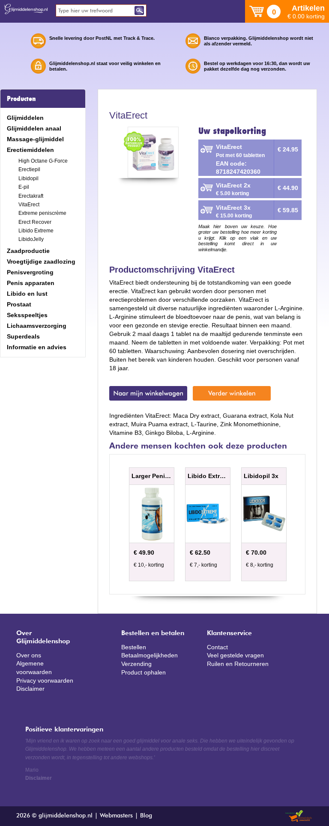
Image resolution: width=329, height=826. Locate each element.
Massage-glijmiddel (35, 139)
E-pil (23, 187)
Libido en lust (27, 293)
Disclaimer (30, 688)
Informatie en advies (36, 347)
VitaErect (28, 205)
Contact (217, 647)
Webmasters (116, 816)
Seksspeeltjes (27, 315)
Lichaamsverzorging (36, 325)
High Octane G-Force (43, 161)
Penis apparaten (30, 282)
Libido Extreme (36, 231)
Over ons (28, 655)
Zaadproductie (28, 250)
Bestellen (133, 647)
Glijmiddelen (25, 117)
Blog (146, 816)
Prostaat (19, 304)
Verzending (136, 663)
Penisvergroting (30, 272)
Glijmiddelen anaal (34, 128)
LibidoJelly (31, 239)
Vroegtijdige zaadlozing (41, 261)
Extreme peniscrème (42, 213)
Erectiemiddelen (30, 149)
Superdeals (23, 336)
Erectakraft (30, 196)
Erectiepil (29, 169)
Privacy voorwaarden (44, 680)
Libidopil (28, 178)
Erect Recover (34, 222)
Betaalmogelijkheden (149, 655)
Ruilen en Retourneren (238, 663)
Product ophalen (143, 672)
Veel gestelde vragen (235, 655)
